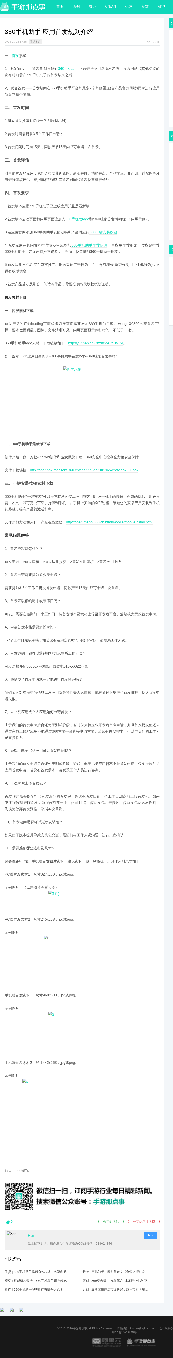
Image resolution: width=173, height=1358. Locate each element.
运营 (128, 7)
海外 (92, 7)
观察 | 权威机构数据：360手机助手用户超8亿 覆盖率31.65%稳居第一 (39, 1280)
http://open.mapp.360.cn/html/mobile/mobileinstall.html (109, 522)
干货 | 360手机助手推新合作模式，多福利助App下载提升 (39, 1272)
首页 (60, 7)
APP (161, 7)
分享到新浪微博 (144, 1221)
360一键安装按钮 (103, 232)
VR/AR (110, 7)
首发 (15, 56)
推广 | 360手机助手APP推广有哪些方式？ (34, 1289)
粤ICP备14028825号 (124, 1332)
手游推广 (35, 41)
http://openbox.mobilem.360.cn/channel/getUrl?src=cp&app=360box (84, 470)
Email (150, 1235)
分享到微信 (111, 1221)
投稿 (145, 7)
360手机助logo (77, 219)
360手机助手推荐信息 (89, 245)
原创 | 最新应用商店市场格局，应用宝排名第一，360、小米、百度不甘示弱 (116, 1289)
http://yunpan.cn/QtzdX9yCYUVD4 (95, 343)
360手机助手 (68, 69)
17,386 (155, 42)
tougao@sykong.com (143, 1328)
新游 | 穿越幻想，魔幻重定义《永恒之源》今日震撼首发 (116, 1272)
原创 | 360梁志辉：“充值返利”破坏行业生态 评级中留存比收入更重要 (116, 1280)
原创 (76, 7)
